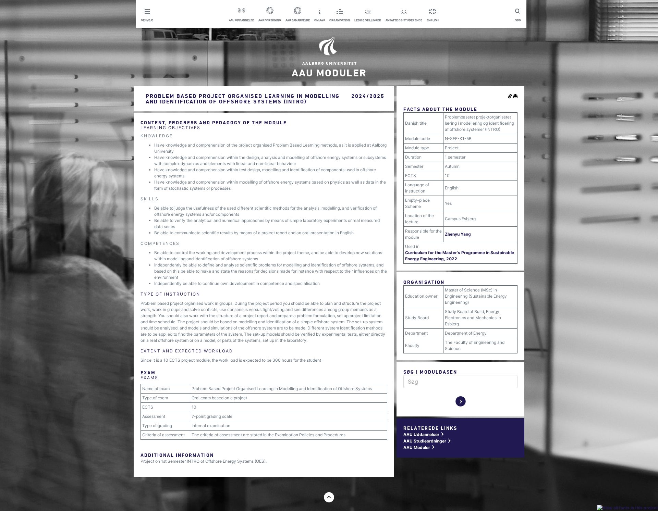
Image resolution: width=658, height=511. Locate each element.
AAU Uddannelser (423, 434)
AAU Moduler (419, 447)
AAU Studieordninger (427, 441)
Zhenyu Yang (458, 234)
